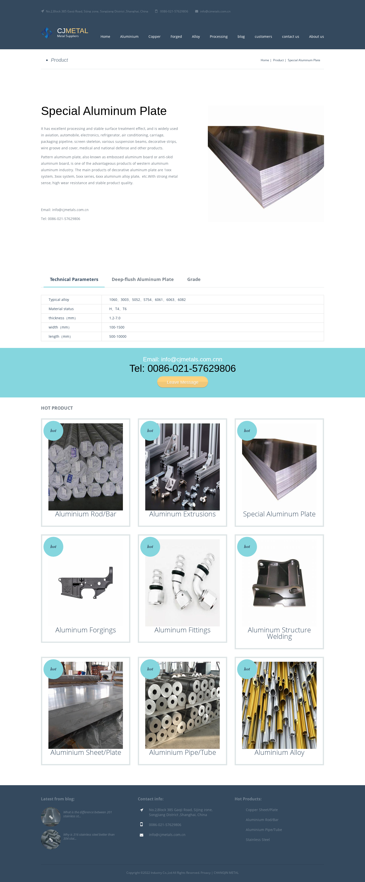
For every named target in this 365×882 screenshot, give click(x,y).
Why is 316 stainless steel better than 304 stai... (89, 836)
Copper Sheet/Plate (262, 809)
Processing (219, 36)
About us (316, 36)
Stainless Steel (258, 839)
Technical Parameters (74, 279)
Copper (154, 36)
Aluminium (129, 36)
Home (105, 36)
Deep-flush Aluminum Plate (143, 279)
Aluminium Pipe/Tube (264, 829)
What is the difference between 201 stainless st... (87, 814)
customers (263, 36)
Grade (194, 279)
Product (59, 60)
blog (241, 36)
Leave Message (182, 382)
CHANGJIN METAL (226, 873)
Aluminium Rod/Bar (262, 819)
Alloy (196, 36)
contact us (290, 36)
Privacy (206, 873)
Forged (176, 36)
